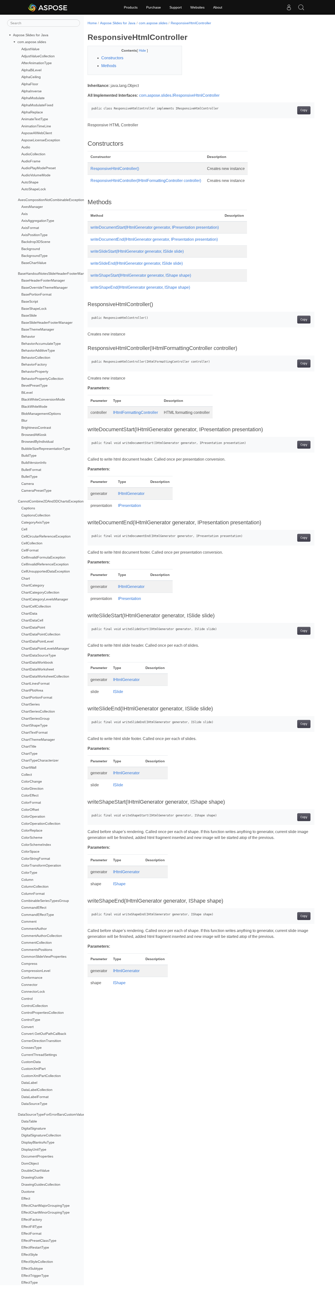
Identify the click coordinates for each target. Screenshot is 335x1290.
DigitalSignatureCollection (41, 1135)
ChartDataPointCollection (40, 634)
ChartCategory (32, 585)
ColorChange (31, 781)
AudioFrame (30, 161)
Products (131, 7)
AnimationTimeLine (36, 126)
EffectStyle (29, 1254)
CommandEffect (33, 907)
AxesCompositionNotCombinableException (51, 200)
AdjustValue (30, 49)
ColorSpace (30, 851)
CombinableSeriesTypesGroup (45, 901)
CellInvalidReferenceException (45, 564)
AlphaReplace (32, 112)
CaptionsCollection (35, 515)
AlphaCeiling (31, 77)
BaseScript (29, 301)
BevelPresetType (34, 385)
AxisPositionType (34, 235)
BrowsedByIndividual (37, 441)
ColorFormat (31, 802)
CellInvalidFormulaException (43, 557)
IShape (119, 884)
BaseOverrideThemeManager (44, 287)
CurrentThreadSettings (39, 1055)
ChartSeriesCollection (38, 711)
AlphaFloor (29, 84)
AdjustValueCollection (38, 56)
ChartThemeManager (38, 739)
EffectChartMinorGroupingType (45, 1212)
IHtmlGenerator (131, 493)
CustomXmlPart (33, 1069)
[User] (289, 7)
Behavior (28, 336)
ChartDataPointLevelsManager (45, 648)
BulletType (29, 476)
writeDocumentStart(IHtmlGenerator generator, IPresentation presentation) (154, 227)
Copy (303, 110)
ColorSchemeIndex (36, 845)
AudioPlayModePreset (38, 168)
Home (92, 23)
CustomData (31, 1062)
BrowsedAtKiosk (33, 435)
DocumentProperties (37, 1156)
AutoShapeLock (33, 189)
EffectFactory (31, 1219)
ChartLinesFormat (35, 683)
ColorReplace (31, 831)
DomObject (30, 1163)
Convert (27, 1027)
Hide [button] (143, 50)
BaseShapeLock (34, 309)
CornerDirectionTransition (41, 1041)
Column (27, 880)
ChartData (29, 613)
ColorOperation (33, 816)
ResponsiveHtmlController (191, 23)
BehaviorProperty (34, 371)
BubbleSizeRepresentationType (45, 449)
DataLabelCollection (36, 1090)
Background (30, 249)
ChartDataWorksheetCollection (45, 676)
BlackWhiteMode (34, 406)
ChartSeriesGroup (35, 718)
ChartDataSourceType (38, 655)
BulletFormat (31, 470)
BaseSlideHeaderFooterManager (47, 322)
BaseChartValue (33, 263)
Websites (197, 7)
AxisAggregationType (37, 221)
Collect (26, 774)
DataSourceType (34, 1104)
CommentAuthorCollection (41, 936)
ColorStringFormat (35, 858)
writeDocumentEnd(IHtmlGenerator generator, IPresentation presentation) (154, 239)
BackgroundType (34, 256)
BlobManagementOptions (41, 414)
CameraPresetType (36, 491)
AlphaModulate (33, 98)
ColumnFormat (33, 894)
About (217, 7)
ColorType (29, 872)
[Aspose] (48, 7)
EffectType (29, 1282)
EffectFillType (31, 1227)
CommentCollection (36, 942)
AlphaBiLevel (31, 70)
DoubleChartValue (35, 1170)
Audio (25, 147)
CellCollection (31, 543)
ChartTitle (28, 746)
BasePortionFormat (36, 295)
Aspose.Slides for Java (30, 35)
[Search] (301, 7)
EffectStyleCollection (37, 1262)
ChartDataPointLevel (37, 641)
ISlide (118, 692)
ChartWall (28, 767)
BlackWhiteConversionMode (43, 400)
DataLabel (29, 1083)
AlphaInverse (31, 91)
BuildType (29, 456)
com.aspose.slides (31, 42)
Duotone (28, 1192)
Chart (25, 578)
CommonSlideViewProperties (43, 957)
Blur (24, 421)
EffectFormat (31, 1233)
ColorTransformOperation (41, 866)
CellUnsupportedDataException (45, 571)
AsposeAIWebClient (36, 133)
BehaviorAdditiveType (38, 350)
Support (175, 7)
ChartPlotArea (32, 690)
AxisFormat (30, 228)
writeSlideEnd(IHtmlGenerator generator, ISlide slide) (136, 263)
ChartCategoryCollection (40, 592)
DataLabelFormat (35, 1097)
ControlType (30, 1020)
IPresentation (129, 505)
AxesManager (32, 207)
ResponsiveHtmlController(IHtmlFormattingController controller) (145, 181)
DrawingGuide (32, 1177)
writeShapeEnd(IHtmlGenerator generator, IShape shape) (140, 287)
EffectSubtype (32, 1268)
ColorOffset (30, 810)
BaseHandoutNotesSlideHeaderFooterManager (54, 273)
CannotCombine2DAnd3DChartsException (51, 501)
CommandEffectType (37, 915)
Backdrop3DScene (35, 242)
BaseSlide (29, 315)
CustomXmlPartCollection (41, 1076)
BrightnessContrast (36, 428)
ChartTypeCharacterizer (40, 761)
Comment (29, 922)
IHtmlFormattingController (135, 412)
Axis (24, 214)
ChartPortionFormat (36, 697)
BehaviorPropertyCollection (42, 379)
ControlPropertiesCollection (42, 1013)
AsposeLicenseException (40, 140)
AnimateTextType (34, 119)
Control (27, 999)
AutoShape (30, 182)
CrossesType (31, 1048)
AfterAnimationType (36, 63)
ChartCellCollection (36, 606)
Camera (27, 484)
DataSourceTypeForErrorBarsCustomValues (52, 1114)
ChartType (29, 753)
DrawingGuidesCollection (40, 1184)
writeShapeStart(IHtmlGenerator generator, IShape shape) (140, 275)
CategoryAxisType (35, 522)
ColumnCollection (35, 887)
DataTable (29, 1121)
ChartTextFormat (34, 732)
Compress (29, 964)
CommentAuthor (34, 929)
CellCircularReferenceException (46, 536)
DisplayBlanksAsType (37, 1142)
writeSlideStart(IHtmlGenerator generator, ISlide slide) (137, 251)
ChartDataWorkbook (37, 662)
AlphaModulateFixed (37, 105)
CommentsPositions (36, 950)
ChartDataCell (32, 620)
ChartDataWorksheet (37, 669)
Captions (28, 508)
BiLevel (27, 392)
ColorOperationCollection (40, 823)
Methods (108, 66)
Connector (29, 985)
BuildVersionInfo (33, 463)
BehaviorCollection (35, 357)
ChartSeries (30, 704)
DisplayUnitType (33, 1149)
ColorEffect (30, 796)
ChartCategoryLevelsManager (44, 599)
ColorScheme (31, 837)
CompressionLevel (35, 971)
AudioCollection (33, 154)
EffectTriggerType (35, 1276)
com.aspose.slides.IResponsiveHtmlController (179, 95)
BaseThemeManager (37, 330)
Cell (24, 529)
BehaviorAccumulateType (41, 344)
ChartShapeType (34, 726)
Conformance (31, 977)
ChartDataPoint (33, 627)
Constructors (112, 58)
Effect (25, 1198)
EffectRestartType (35, 1247)
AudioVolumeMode (36, 175)
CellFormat (30, 550)
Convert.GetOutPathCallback (43, 1034)
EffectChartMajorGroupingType (45, 1205)
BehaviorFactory (34, 365)
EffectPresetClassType (38, 1240)
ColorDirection (32, 788)
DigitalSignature (33, 1128)
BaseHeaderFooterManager (43, 280)
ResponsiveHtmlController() (114, 169)
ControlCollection (34, 1006)
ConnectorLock (33, 992)
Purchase (153, 7)
